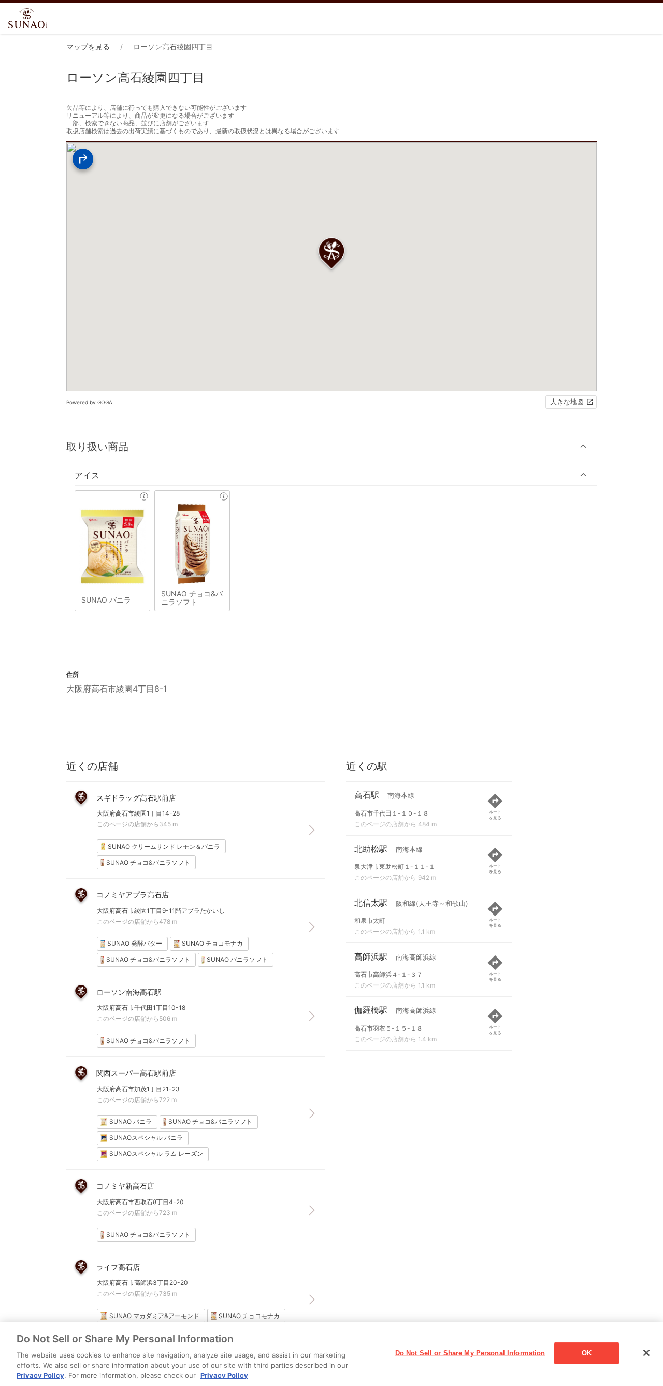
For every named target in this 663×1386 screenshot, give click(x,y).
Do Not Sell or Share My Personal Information (470, 1353)
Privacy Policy (40, 1375)
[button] (331, 446)
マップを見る (88, 46)
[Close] (646, 1352)
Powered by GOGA (89, 402)
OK (587, 1353)
